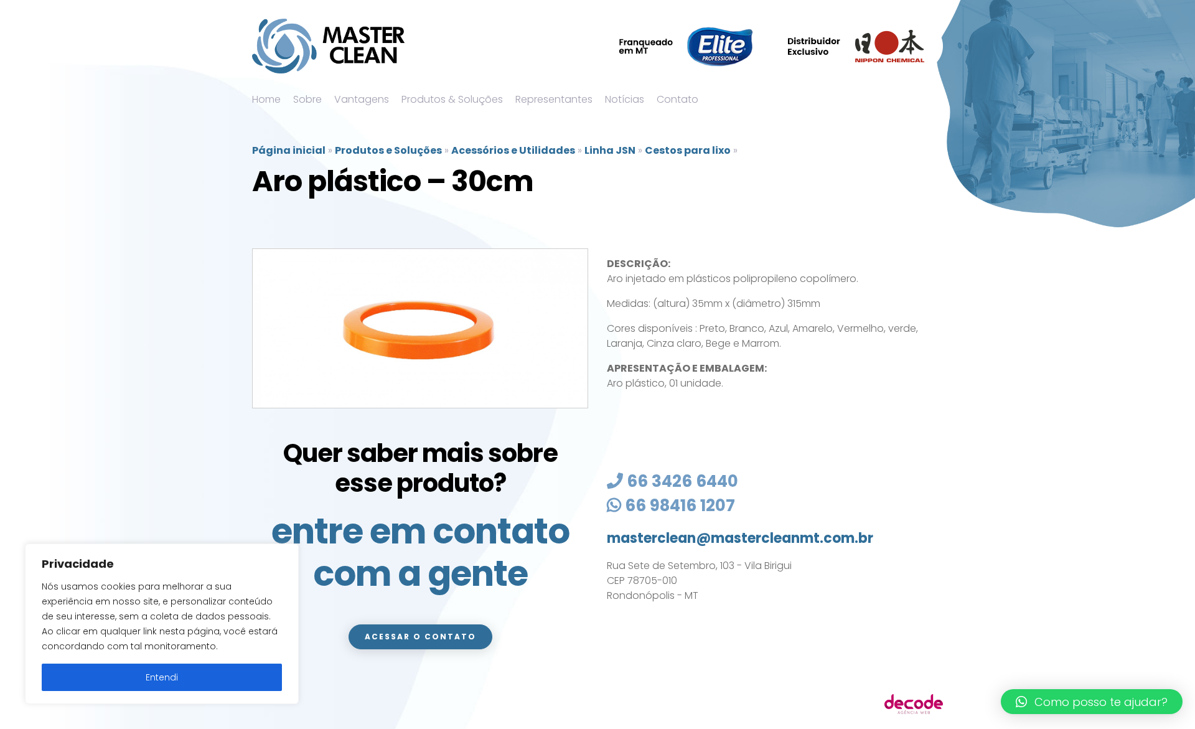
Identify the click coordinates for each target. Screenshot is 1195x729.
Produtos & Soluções (452, 99)
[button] (1092, 701)
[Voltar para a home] (328, 46)
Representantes (554, 99)
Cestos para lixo (688, 150)
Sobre (307, 99)
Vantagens (361, 99)
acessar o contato (420, 636)
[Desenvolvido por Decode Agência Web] (913, 703)
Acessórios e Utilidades (513, 150)
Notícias (624, 99)
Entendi (162, 677)
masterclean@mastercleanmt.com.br (740, 538)
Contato (677, 99)
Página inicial (289, 150)
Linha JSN (609, 150)
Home (266, 99)
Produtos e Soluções (388, 150)
